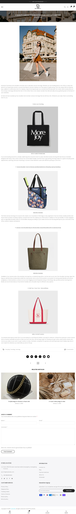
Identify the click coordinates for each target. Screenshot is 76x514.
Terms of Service (5, 494)
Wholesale (41, 477)
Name (3, 420)
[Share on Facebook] (27, 356)
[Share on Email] (48, 356)
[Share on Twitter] (31, 356)
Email (41, 420)
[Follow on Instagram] (6, 478)
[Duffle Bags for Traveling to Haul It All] (30, 363)
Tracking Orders (5, 491)
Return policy (4, 496)
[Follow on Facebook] (1, 478)
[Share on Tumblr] (40, 356)
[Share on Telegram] (44, 356)
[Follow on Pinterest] (9, 478)
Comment (4, 427)
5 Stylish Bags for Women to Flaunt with (19, 401)
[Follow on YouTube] (12, 478)
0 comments (69, 349)
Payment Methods (44, 472)
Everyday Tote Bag (10, 349)
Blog (40, 470)
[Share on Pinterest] (36, 356)
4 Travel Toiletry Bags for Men (57, 401)
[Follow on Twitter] (4, 478)
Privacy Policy (4, 486)
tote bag (18, 349)
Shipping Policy (5, 489)
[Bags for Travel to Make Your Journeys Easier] (45, 363)
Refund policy (4, 499)
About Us (41, 475)
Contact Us (42, 467)
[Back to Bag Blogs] (38, 363)
